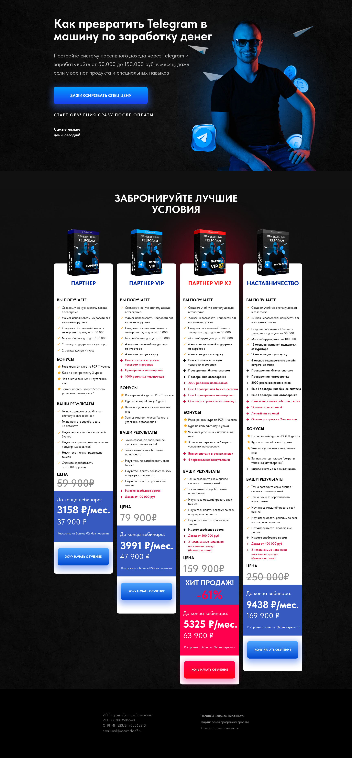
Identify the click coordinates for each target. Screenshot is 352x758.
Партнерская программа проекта (225, 722)
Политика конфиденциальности (222, 716)
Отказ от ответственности (220, 728)
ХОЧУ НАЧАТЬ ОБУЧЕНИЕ (83, 557)
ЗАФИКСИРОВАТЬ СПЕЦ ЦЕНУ (100, 95)
